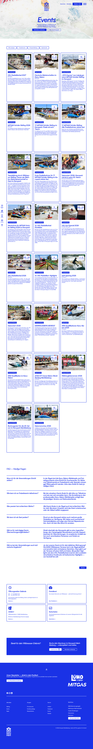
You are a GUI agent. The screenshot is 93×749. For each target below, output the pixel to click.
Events (49, 711)
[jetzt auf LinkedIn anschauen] (12, 693)
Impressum (70, 715)
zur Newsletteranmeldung (14, 680)
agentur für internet (82, 728)
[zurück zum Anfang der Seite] (46, 669)
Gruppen (29, 702)
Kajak (8, 711)
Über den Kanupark (54, 30)
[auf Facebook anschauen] (7, 693)
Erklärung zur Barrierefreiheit (75, 708)
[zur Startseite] (46, 6)
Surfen (8, 709)
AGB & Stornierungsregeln (74, 706)
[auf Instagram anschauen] (9, 693)
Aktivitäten (9, 702)
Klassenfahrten (30, 711)
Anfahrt (49, 706)
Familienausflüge (31, 709)
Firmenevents (30, 706)
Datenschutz (71, 713)
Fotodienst (50, 709)
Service (83, 567)
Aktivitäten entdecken (39, 30)
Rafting (8, 706)
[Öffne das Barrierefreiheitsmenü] (2, 225)
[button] (84, 4)
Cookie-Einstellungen (73, 710)
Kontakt (49, 713)
